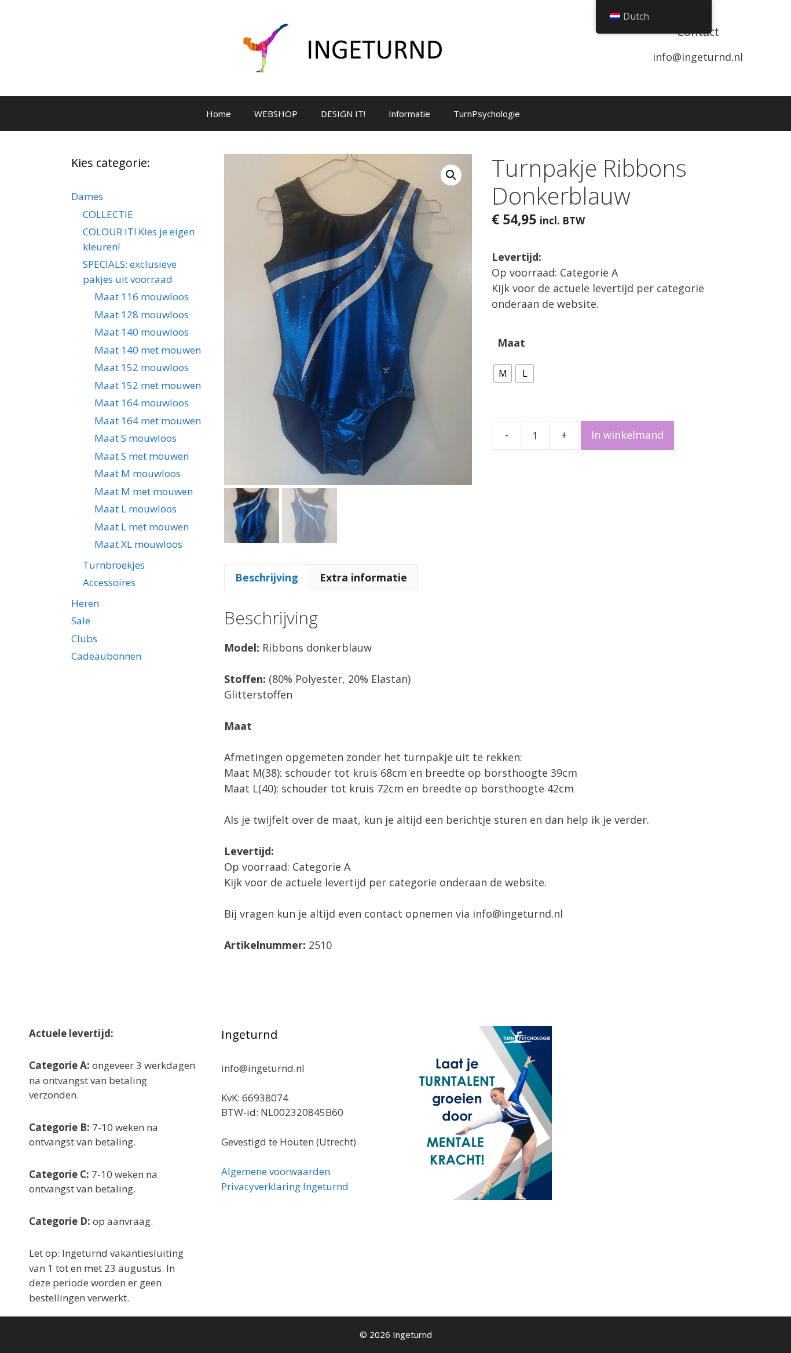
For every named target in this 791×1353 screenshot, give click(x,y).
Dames (87, 196)
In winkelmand (627, 435)
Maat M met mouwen (143, 491)
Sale (80, 620)
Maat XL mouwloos (138, 544)
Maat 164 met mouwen (147, 420)
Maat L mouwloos (135, 508)
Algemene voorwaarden (275, 1171)
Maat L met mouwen (141, 526)
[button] (451, 175)
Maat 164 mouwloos (141, 402)
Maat (511, 343)
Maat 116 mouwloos (141, 296)
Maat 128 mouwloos (141, 314)
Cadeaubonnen (106, 656)
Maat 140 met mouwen (147, 350)
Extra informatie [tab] (363, 577)
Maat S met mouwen (141, 456)
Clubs (84, 638)
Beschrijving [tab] (266, 577)
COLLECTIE (108, 214)
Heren (85, 603)
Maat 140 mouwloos (141, 332)
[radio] (502, 373)
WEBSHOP (276, 113)
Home (218, 113)
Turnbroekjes (114, 565)
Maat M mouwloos (137, 473)
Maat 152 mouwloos (141, 367)
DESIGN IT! (343, 113)
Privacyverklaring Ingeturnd (285, 1186)
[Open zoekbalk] (579, 113)
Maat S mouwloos (135, 438)
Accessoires (109, 582)
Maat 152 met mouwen (147, 385)
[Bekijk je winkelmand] (547, 113)
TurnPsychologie (486, 113)
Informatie (409, 113)
